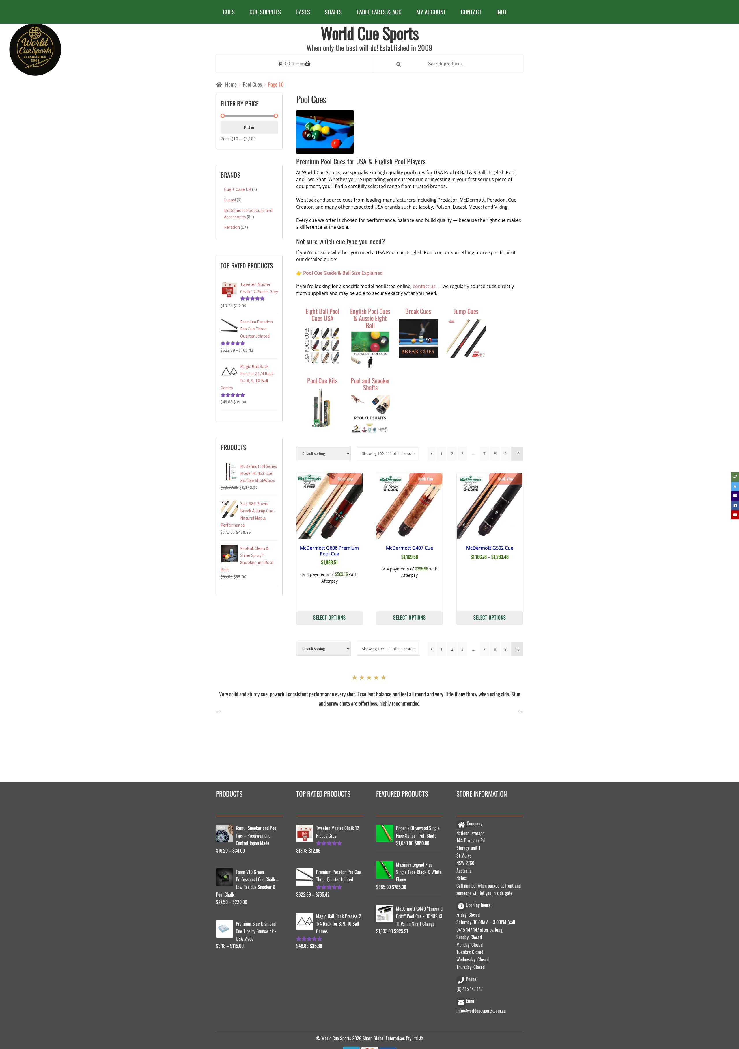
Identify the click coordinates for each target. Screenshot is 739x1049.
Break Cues (418, 311)
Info (501, 11)
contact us (424, 286)
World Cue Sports (370, 33)
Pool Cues (252, 84)
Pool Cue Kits (322, 380)
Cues (229, 11)
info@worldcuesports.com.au (481, 1009)
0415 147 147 (467, 928)
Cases (303, 11)
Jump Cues (466, 311)
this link (302, 692)
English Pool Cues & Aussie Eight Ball (370, 318)
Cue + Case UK (237, 189)
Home (231, 84)
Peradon (232, 227)
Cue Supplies (265, 11)
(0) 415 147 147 (469, 987)
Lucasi (230, 199)
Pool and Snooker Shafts (370, 383)
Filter (249, 127)
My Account (431, 11)
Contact (471, 11)
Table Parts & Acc (379, 11)
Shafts (333, 11)
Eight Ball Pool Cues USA (322, 314)
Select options (329, 617)
